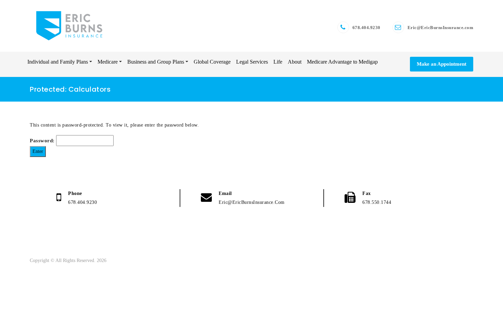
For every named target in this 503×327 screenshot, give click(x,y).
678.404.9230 (366, 27)
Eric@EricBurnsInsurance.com (441, 27)
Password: (43, 140)
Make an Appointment (441, 64)
